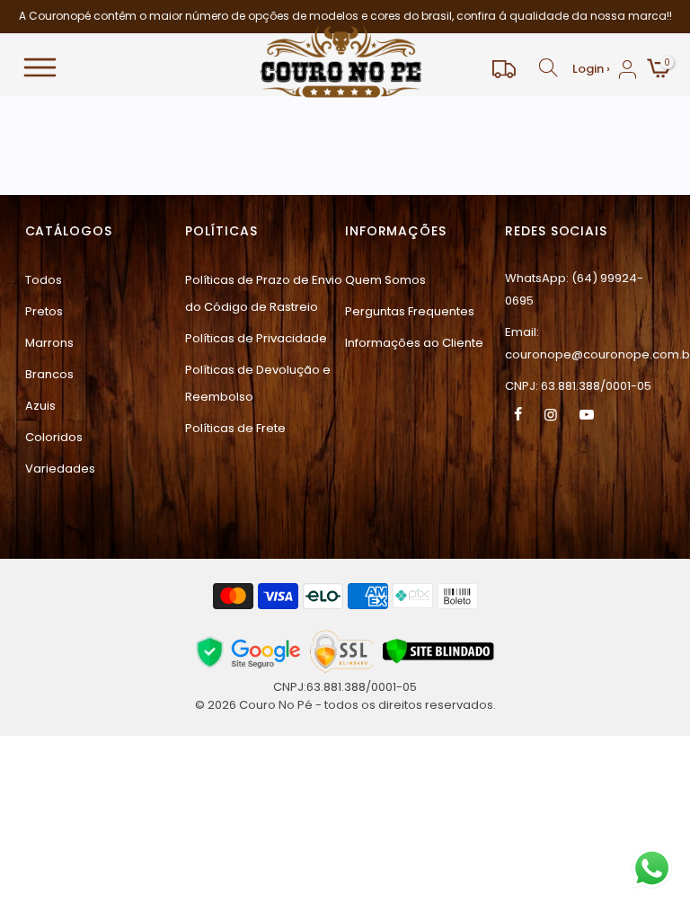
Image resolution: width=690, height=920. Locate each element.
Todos (43, 279)
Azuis (40, 405)
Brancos (49, 374)
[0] (657, 70)
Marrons (49, 342)
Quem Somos (385, 279)
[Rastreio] (503, 69)
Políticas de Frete (235, 428)
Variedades (60, 468)
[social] (520, 414)
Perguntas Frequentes (409, 311)
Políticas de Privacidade (256, 338)
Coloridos (54, 437)
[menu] (124, 69)
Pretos (44, 311)
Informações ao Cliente (414, 342)
